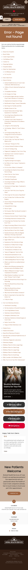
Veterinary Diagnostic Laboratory (12, 340)
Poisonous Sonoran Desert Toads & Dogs (15, 216)
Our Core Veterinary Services (11, 303)
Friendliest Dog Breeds (11, 179)
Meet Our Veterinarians (9, 69)
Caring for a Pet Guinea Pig (12, 125)
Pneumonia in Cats (9, 213)
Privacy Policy (13, 551)
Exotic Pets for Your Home (12, 174)
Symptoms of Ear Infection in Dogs (14, 242)
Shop (6, 19)
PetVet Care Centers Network (16, 562)
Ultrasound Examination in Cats (13, 254)
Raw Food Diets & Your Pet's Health (14, 230)
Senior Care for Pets (10, 322)
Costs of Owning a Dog (11, 148)
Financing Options (8, 64)
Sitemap (10, 555)
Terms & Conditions (14, 554)
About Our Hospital (8, 51)
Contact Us (6, 61)
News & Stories (7, 80)
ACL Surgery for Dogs (10, 94)
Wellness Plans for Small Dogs (11, 355)
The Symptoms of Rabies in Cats (13, 249)
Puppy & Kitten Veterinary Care (13, 324)
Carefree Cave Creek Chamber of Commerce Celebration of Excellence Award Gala (14, 121)
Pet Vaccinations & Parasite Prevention (15, 308)
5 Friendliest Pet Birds (10, 91)
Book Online (19, 19)
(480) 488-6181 (14, 15)
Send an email (14, 521)
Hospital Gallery (7, 66)
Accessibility (5, 554)
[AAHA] (14, 12)
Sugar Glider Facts (9, 239)
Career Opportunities (8, 56)
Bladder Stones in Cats (10, 108)
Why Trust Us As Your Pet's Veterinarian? (14, 360)
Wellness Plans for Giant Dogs (11, 347)
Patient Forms (6, 328)
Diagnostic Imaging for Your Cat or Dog (15, 151)
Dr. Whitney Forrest (10, 72)
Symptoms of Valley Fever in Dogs (14, 244)
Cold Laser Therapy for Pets (12, 143)
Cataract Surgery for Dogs (12, 137)
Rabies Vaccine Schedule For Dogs (14, 228)
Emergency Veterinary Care (12, 315)
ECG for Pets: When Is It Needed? (13, 167)
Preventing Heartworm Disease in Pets (15, 218)
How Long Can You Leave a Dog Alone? (15, 195)
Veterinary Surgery (8, 342)
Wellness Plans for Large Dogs (11, 350)
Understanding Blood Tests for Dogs (14, 259)
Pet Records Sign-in (15, 412)
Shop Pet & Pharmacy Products (11, 333)
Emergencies (14, 426)
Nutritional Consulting (10, 305)
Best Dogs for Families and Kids (13, 106)
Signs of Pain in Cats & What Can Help (15, 237)
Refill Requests (15, 419)
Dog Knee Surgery (9, 158)
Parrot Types (8, 208)
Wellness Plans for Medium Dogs (12, 352)
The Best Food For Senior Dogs (13, 247)
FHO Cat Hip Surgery (10, 176)
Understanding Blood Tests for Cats (14, 257)
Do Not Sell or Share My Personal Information (13, 553)
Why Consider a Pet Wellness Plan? (12, 357)
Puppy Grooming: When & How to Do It (15, 225)
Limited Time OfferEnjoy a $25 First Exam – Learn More (13, 25)
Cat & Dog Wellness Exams (12, 310)
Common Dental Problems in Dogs (14, 146)
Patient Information (8, 330)
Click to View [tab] (14, 531)
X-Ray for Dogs (9, 299)
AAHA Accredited (15, 405)
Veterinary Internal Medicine (12, 313)
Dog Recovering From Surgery (13, 160)
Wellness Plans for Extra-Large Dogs (13, 345)
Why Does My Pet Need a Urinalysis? (14, 292)
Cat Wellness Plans (8, 59)
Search (22, 554)
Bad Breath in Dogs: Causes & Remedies (15, 103)
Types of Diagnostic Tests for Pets (14, 252)
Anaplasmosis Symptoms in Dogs (13, 101)
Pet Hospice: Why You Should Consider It (15, 211)
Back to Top (17, 555)
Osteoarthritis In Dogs (10, 206)
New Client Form (7, 77)
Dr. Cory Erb (8, 74)
